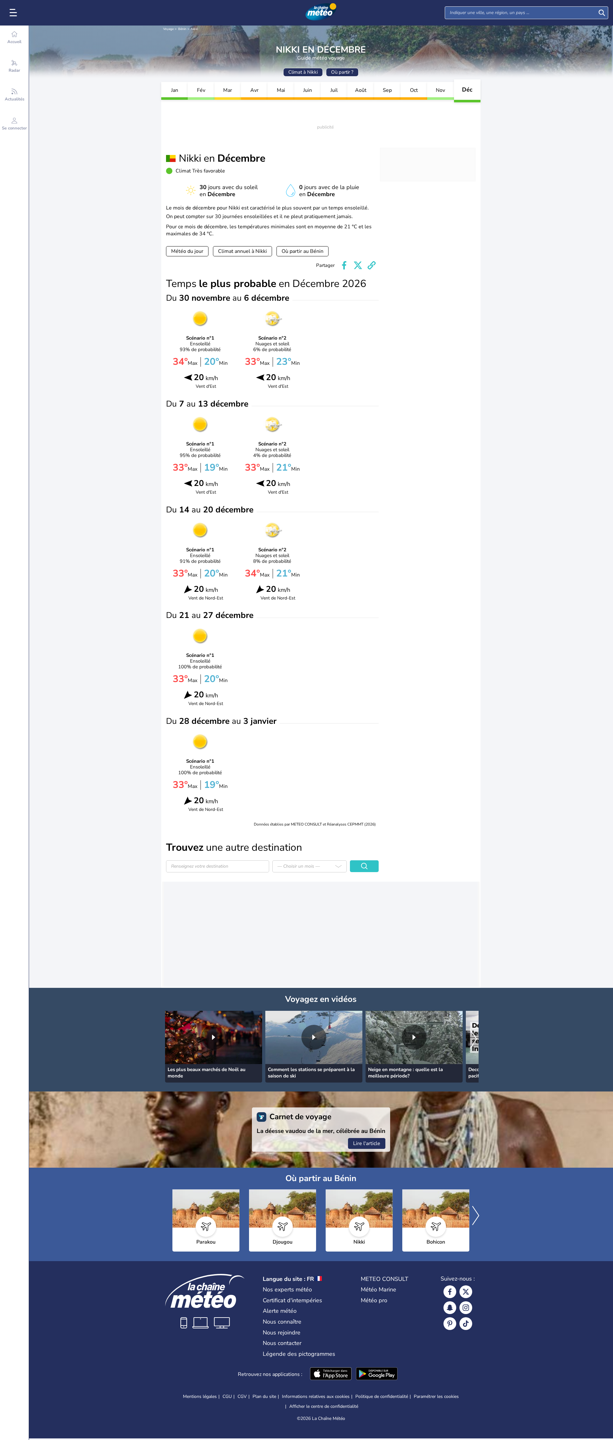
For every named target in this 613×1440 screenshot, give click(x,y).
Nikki (194, 29)
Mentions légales (200, 1396)
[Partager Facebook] (344, 265)
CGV (242, 1396)
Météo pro (374, 1300)
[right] (473, 1039)
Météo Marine (378, 1289)
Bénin (182, 29)
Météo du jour (187, 251)
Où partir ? (342, 72)
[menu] (14, 13)
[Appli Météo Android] (376, 1374)
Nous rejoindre (281, 1332)
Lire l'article (366, 1143)
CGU (227, 1396)
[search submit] (601, 12)
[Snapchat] (449, 1307)
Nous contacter (282, 1343)
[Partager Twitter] (358, 265)
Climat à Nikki (303, 72)
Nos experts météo (287, 1289)
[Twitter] (465, 1291)
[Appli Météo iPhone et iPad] (331, 1374)
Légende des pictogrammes (299, 1354)
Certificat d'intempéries (292, 1300)
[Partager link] (371, 265)
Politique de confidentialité (381, 1396)
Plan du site (264, 1396)
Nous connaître (282, 1322)
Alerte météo (280, 1311)
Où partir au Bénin (302, 251)
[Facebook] (449, 1291)
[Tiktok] (465, 1323)
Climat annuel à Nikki (242, 251)
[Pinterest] (449, 1323)
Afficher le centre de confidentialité (323, 1406)
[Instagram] (465, 1307)
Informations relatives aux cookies (316, 1396)
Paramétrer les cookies (436, 1396)
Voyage (168, 29)
